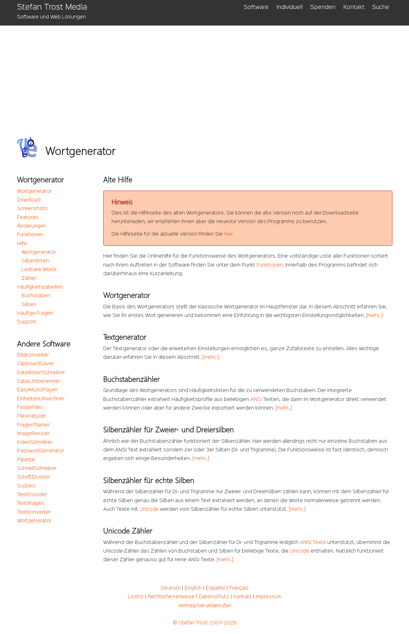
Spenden (323, 7)
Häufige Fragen (35, 313)
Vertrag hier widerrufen (204, 606)
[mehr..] (374, 315)
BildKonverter (33, 355)
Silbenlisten (35, 261)
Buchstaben (35, 296)
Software (256, 7)
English (193, 588)
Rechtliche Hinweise (171, 597)
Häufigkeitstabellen (40, 287)
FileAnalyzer (31, 416)
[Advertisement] (208, 73)
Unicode (149, 509)
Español (215, 588)
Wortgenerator (34, 191)
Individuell (289, 7)
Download (29, 200)
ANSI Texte (313, 542)
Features (27, 217)
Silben (28, 305)
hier (228, 234)
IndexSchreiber (34, 442)
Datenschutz (214, 597)
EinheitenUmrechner (41, 399)
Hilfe (22, 244)
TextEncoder (32, 495)
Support (26, 322)
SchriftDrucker (33, 477)
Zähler (28, 278)
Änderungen (31, 226)
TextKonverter (33, 512)
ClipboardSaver (35, 364)
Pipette (26, 460)
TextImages (30, 503)
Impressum (269, 597)
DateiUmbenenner (38, 381)
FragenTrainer (33, 425)
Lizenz (135, 597)
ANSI (256, 399)
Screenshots (32, 209)
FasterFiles (30, 407)
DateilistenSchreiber (41, 373)
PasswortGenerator (40, 451)
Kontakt (354, 7)
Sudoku (26, 486)
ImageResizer (33, 434)
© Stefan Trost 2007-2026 (204, 623)
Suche (380, 7)
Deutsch (171, 588)
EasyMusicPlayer (37, 390)
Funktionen (30, 235)
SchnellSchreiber (37, 468)
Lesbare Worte (39, 270)
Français (239, 588)
